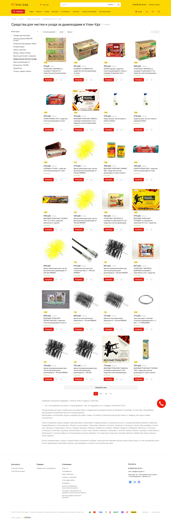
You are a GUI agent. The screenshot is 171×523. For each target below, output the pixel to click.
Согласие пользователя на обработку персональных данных (74, 492)
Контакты (145, 512)
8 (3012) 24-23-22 (139, 5)
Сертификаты (67, 471)
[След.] (111, 393)
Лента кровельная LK (21, 62)
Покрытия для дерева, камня (24, 44)
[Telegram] (135, 482)
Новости (65, 468)
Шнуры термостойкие (22, 53)
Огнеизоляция (18, 47)
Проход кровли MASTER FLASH (22, 40)
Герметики (17, 68)
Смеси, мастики (19, 50)
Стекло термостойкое (22, 71)
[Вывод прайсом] (158, 31)
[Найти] (118, 4)
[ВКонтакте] (130, 482)
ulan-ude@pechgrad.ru (136, 471)
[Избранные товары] (153, 11)
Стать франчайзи (68, 480)
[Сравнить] (61, 80)
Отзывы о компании (69, 477)
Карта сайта (156, 512)
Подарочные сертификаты (46, 468)
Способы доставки (18, 471)
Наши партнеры (67, 474)
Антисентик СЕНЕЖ (21, 65)
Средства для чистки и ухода (25, 59)
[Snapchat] (139, 482)
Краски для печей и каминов (24, 56)
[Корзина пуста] (159, 11)
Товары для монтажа (21, 35)
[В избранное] (57, 80)
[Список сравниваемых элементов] (147, 11)
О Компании (66, 464)
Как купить (15, 464)
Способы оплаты (17, 468)
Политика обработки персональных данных (70, 487)
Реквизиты (66, 483)
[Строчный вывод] (155, 31)
